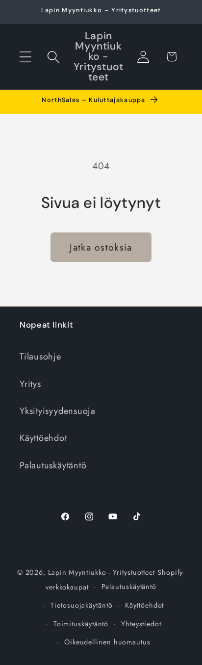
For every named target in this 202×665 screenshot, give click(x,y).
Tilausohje (40, 356)
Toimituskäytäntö (81, 624)
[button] (25, 57)
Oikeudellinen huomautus (107, 642)
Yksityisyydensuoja (58, 411)
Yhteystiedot (141, 624)
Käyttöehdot (43, 438)
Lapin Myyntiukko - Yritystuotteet (101, 572)
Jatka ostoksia (101, 247)
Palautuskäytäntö (53, 465)
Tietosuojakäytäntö (81, 605)
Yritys (30, 384)
